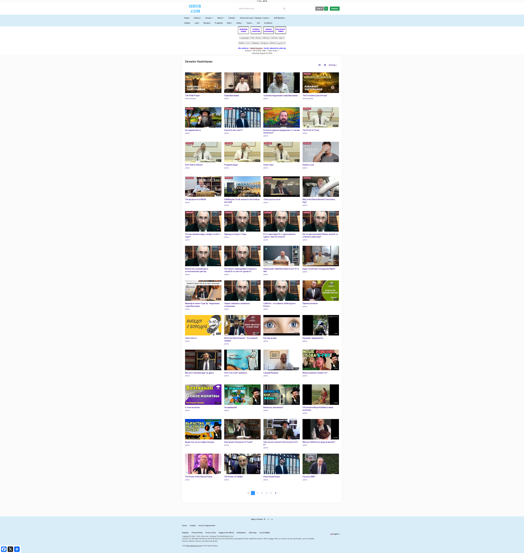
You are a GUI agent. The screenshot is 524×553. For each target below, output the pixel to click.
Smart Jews (268, 165)
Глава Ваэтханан (231, 95)
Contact (193, 526)
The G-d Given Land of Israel (315, 95)
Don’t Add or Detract (194, 165)
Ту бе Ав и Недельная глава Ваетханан (280, 95)
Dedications (241, 533)
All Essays (253, 533)
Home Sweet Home (271, 477)
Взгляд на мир (269, 338)
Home (186, 18)
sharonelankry (190, 99)
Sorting (332, 65)
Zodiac (187, 23)
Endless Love (308, 165)
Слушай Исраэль (270, 373)
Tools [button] (249, 23)
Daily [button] (238, 23)
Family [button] (231, 18)
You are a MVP (309, 477)
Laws (197, 23)
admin (226, 99)
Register (334, 9)
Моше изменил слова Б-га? (315, 373)
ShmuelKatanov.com (194, 546)
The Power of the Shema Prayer (198, 477)
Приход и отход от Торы (235, 234)
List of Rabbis (264, 533)
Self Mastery (279, 18)
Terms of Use (210, 533)
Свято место (191, 338)
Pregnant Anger (231, 165)
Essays (209, 18)
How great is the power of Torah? (238, 442)
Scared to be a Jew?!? (233, 130)
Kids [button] (229, 23)
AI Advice (268, 23)
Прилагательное (310, 303)
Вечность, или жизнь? (273, 407)
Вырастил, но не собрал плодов (199, 442)
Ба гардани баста (193, 130)
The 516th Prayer (192, 95)
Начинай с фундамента (313, 338)
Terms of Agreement (206, 526)
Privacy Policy (197, 533)
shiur (271, 539)
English (336, 534)
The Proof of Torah (311, 130)
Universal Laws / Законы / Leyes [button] (254, 18)
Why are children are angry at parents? (319, 442)
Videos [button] (197, 18)
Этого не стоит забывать (235, 373)
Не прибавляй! (230, 407)
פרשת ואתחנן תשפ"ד (271, 199)
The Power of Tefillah (233, 477)
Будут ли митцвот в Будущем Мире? (319, 269)
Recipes (206, 23)
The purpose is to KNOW (195, 199)
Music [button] (220, 18)
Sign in (319, 9)
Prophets (219, 23)
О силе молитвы (192, 407)
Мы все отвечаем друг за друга (199, 373)
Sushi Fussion (256, 48)
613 (258, 23)
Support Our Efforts (226, 533)
